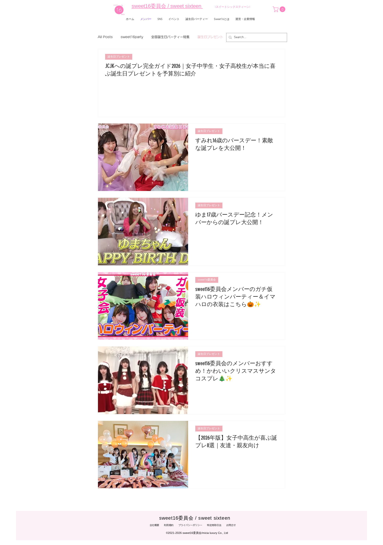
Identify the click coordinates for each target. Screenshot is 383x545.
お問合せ (232, 525)
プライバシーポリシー (192, 525)
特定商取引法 (214, 525)
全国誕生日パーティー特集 (170, 37)
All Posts (105, 37)
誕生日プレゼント (210, 37)
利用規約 (169, 525)
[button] (280, 9)
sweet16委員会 (207, 280)
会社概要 (154, 525)
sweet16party (132, 37)
